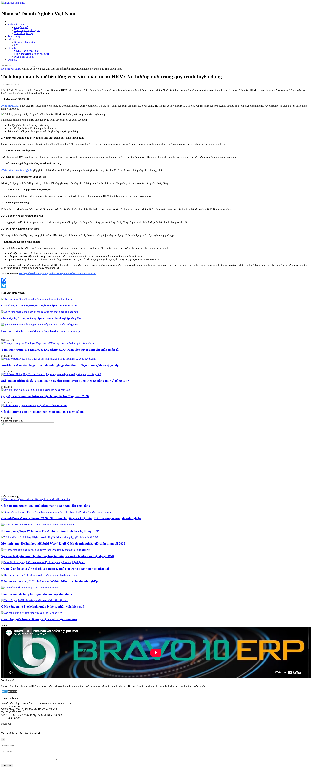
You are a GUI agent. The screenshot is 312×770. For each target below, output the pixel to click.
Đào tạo (12, 39)
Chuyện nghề (21, 27)
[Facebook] (156, 280)
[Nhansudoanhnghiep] (13, 2)
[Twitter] (156, 285)
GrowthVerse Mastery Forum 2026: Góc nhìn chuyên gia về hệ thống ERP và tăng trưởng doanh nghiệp (71, 518)
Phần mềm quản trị (24, 56)
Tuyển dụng (14, 36)
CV (16, 45)
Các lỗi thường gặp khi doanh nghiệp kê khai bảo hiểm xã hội (42, 411)
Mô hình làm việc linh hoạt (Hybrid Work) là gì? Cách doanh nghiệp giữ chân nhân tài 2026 (63, 543)
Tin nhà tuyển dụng (24, 33)
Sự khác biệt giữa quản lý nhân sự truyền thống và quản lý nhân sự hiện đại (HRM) (57, 556)
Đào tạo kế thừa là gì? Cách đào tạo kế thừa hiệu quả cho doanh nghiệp (49, 581)
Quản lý (12, 48)
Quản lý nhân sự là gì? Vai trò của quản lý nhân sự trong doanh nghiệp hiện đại (55, 568)
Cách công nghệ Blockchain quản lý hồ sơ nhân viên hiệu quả (42, 606)
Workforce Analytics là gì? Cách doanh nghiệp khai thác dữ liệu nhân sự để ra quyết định (61, 365)
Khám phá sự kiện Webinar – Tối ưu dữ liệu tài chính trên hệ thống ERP (50, 531)
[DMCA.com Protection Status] (9, 692)
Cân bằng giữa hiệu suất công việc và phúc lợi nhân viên (39, 619)
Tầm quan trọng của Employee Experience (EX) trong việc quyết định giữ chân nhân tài (60, 349)
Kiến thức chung (16, 24)
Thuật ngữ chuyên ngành (27, 30)
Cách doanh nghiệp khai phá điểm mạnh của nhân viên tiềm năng (45, 505)
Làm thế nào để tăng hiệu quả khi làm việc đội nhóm (36, 594)
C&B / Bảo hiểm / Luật (26, 50)
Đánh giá (12, 59)
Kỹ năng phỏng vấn (24, 42)
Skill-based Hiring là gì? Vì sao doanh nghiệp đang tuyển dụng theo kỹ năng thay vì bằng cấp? (65, 380)
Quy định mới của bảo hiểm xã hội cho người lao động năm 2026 (45, 396)
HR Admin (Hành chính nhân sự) (31, 53)
